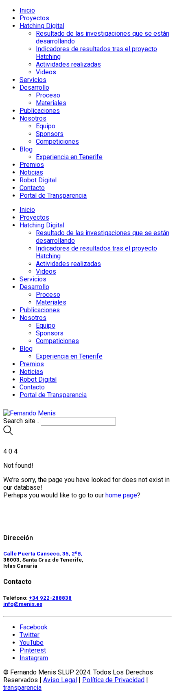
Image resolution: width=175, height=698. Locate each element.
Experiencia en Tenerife (69, 157)
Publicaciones (40, 111)
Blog (26, 149)
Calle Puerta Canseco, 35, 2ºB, (43, 554)
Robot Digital (38, 180)
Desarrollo (34, 87)
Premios (32, 165)
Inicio (27, 10)
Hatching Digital (42, 26)
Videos (46, 72)
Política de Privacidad (113, 680)
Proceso (48, 95)
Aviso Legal (60, 680)
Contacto (32, 188)
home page (121, 495)
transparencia (22, 688)
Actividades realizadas (68, 64)
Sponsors (49, 134)
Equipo (45, 126)
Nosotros (33, 118)
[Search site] (8, 433)
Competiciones (57, 141)
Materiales (51, 103)
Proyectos (34, 18)
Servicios (33, 80)
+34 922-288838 (50, 598)
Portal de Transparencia (53, 195)
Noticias (31, 172)
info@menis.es (22, 604)
